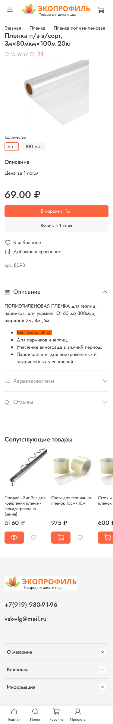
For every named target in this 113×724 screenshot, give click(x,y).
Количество (15, 137)
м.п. (12, 146)
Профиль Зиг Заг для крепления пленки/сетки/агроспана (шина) (25, 506)
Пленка (37, 27)
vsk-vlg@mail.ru (25, 618)
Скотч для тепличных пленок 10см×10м (71, 500)
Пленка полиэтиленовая (79, 27)
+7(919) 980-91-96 (31, 604)
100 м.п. (34, 146)
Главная (13, 27)
